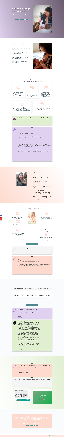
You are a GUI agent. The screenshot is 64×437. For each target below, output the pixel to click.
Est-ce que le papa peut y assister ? (30, 288)
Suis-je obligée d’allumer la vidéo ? (43, 288)
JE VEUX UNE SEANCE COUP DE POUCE (21, 19)
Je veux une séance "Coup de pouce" (32, 425)
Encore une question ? (16, 289)
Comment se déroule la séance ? (18, 288)
